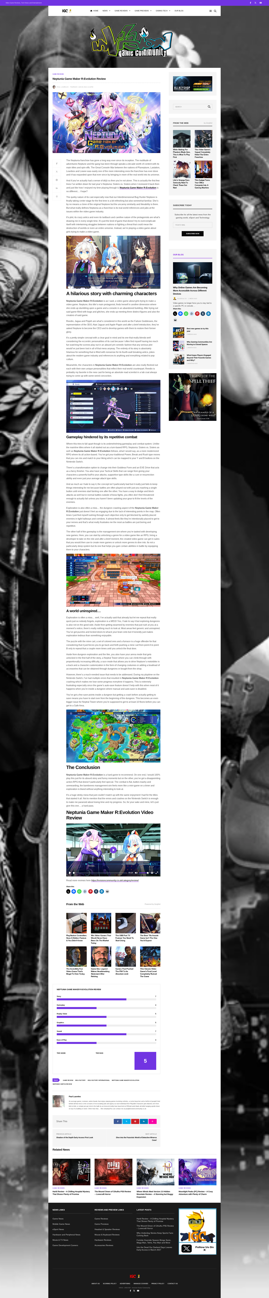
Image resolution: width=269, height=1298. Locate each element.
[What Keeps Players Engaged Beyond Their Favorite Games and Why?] (178, 359)
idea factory (80, 1080)
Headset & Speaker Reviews (107, 1229)
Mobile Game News (61, 1224)
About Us (95, 1283)
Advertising (125, 1283)
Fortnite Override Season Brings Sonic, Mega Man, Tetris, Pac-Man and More (154, 1241)
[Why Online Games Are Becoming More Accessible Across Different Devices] (192, 273)
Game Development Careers (65, 1245)
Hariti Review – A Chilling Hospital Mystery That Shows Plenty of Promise (155, 1220)
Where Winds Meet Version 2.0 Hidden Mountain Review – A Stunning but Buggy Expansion (155, 1194)
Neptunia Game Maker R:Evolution (138, 188)
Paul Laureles (63, 87)
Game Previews (142, 11)
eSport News (58, 1229)
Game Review (68, 1080)
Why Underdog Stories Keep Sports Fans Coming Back (155, 1234)
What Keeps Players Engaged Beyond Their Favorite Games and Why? (199, 357)
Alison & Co (182, 298)
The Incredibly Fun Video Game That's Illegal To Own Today (75, 971)
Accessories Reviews (104, 1245)
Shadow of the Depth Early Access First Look (74, 1137)
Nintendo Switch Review (62, 1084)
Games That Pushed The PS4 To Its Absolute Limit (124, 971)
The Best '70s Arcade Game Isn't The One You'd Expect (149, 938)
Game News (58, 1219)
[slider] (100, 873)
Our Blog (179, 11)
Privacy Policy (157, 1283)
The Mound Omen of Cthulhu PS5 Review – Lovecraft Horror (155, 1227)
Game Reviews (121, 11)
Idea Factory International (99, 1080)
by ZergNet (208, 123)
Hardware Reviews (103, 1240)
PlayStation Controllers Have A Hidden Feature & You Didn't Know (76, 938)
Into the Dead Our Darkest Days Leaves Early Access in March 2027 (154, 1248)
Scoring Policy (109, 1283)
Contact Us (173, 1283)
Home (95, 11)
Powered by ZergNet (152, 904)
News (105, 11)
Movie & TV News (60, 1240)
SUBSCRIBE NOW (192, 233)
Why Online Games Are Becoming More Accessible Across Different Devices (190, 290)
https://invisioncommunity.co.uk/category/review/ (115, 880)
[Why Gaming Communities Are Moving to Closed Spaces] (178, 346)
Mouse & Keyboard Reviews (107, 1235)
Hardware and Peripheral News (66, 1235)
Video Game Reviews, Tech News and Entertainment (24, 3)
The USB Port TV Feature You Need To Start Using (124, 938)
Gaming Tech (162, 11)
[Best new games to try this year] (178, 332)
